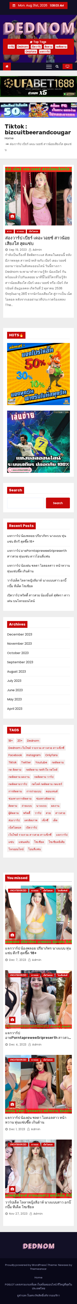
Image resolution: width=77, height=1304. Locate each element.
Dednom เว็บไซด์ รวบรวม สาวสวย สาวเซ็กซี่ (36, 748)
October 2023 (18, 653)
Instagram (33, 755)
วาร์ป (11, 46)
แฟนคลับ (24, 842)
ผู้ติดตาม (13, 813)
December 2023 (19, 634)
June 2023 (15, 690)
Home (9, 138)
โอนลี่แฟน (34, 849)
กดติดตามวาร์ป (17, 784)
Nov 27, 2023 (18, 1214)
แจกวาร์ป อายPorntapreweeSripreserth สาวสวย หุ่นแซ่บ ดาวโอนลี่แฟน (38, 1038)
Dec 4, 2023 (17, 1044)
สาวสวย (60, 813)
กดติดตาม (61, 46)
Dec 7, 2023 (17, 960)
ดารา (9, 231)
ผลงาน (55, 806)
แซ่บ (11, 842)
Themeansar (38, 1269)
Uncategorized (18, 890)
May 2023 (14, 699)
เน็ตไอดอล (33, 231)
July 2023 (14, 680)
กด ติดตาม (14, 770)
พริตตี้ (26, 813)
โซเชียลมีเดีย (57, 842)
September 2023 (20, 662)
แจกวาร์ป (45, 51)
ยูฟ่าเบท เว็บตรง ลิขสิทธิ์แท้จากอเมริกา (38, 1295)
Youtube (41, 762)
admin (37, 250)
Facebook (15, 755)
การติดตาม (15, 791)
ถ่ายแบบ (27, 806)
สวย (48, 813)
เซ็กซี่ (45, 820)
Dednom (23, 46)
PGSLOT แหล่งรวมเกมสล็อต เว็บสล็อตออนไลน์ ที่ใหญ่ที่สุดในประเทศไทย (38, 1286)
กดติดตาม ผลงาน (19, 777)
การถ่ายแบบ (33, 791)
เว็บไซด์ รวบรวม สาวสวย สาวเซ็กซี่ (30, 835)
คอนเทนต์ (52, 791)
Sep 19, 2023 (18, 250)
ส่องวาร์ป (14, 820)
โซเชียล (39, 842)
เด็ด (55, 820)
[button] (58, 66)
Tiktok (12, 762)
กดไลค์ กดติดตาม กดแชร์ (47, 784)
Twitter (26, 762)
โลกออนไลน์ (16, 849)
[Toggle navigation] (49, 66)
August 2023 (16, 671)
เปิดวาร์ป (36, 46)
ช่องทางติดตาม (45, 799)
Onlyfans (30, 51)
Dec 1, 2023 (17, 1129)
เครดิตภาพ (30, 820)
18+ (10, 741)
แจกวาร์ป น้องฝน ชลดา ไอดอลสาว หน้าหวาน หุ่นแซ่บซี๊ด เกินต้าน (35, 1120)
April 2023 (14, 708)
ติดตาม (48, 46)
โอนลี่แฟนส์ (62, 890)
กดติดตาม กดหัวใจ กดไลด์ (41, 770)
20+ (20, 741)
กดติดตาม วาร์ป (44, 777)
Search (15, 490)
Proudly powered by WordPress (26, 1265)
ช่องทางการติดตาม (20, 799)
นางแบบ (20, 231)
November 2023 (19, 643)
